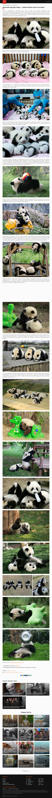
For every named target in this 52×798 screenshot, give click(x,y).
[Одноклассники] (22, 675)
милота (12, 672)
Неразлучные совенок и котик (17, 662)
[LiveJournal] (26, 675)
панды (20, 672)
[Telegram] (31, 675)
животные (14, 5)
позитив (14, 670)
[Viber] (28, 675)
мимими (17, 672)
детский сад (7, 672)
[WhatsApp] (29, 675)
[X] (25, 675)
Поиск (45, 1)
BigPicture (9, 5)
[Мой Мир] (23, 675)
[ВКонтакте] (21, 675)
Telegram (17, 665)
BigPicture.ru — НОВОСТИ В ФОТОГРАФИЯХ (10, 788)
